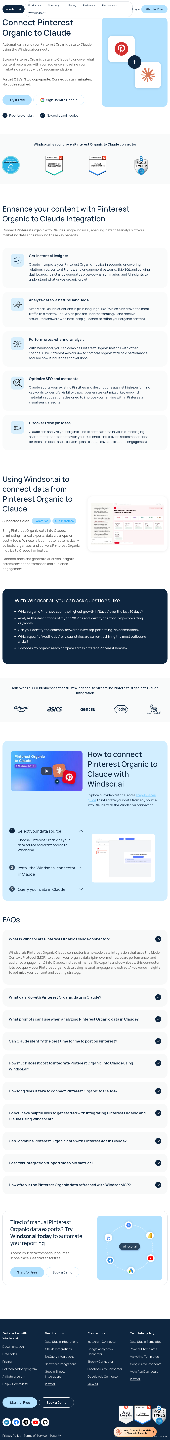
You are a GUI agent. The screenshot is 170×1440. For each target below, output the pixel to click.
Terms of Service (35, 1436)
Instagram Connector (102, 1342)
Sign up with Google (62, 100)
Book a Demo (62, 1272)
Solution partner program (19, 1369)
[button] (40, 5)
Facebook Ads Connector (104, 1369)
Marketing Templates (144, 1357)
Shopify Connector (100, 1361)
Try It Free (17, 100)
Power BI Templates (143, 1349)
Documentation (13, 1347)
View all (50, 1384)
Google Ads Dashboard (145, 1364)
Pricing (72, 5)
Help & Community (15, 1384)
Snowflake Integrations (61, 1364)
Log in (136, 9)
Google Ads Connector (103, 1376)
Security (55, 1436)
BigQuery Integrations (59, 1357)
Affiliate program (13, 1376)
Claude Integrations (58, 1349)
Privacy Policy (11, 1436)
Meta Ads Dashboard (144, 1371)
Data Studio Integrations (61, 1342)
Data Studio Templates (146, 1342)
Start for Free (154, 9)
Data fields (9, 1354)
